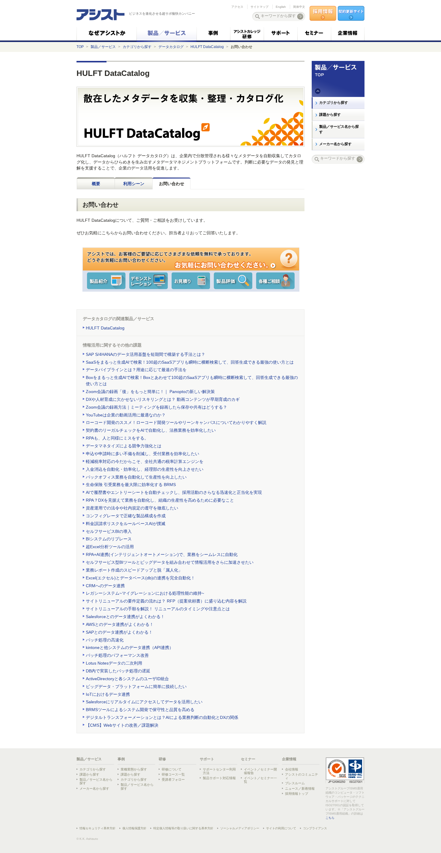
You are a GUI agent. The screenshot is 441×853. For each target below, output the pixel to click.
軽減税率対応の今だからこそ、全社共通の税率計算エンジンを (144, 461)
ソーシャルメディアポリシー (239, 828)
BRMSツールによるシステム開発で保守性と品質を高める (140, 709)
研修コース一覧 (173, 774)
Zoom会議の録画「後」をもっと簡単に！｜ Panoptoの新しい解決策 (150, 391)
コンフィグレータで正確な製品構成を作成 (126, 515)
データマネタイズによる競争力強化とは (123, 445)
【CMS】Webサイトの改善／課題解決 (122, 725)
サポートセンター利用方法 (219, 771)
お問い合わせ (171, 183)
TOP (80, 47)
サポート (207, 759)
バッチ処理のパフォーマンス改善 (117, 655)
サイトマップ (259, 6)
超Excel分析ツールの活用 (110, 546)
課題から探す (330, 115)
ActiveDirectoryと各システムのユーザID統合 (127, 678)
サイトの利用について (281, 828)
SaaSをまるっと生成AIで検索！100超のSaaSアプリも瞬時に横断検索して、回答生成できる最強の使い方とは (190, 362)
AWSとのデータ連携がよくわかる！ (120, 624)
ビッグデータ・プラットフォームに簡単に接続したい (136, 686)
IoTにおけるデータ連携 (108, 694)
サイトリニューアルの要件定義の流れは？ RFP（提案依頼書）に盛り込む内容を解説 (166, 601)
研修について (172, 769)
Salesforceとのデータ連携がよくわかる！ (125, 616)
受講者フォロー (173, 779)
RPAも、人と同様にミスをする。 (117, 438)
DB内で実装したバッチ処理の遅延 (118, 670)
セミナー (248, 759)
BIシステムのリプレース (109, 538)
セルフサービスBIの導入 (109, 531)
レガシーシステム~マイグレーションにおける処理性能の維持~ (145, 593)
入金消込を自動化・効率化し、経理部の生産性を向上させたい (144, 469)
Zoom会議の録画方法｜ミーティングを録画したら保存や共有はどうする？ (156, 407)
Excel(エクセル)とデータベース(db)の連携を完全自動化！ (140, 577)
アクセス (237, 6)
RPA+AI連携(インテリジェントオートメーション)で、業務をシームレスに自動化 (162, 554)
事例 (121, 759)
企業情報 (289, 759)
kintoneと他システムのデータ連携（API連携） (129, 647)
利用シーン (133, 183)
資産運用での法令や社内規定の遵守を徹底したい (132, 508)
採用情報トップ (296, 793)
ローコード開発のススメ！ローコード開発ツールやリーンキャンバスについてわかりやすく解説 (176, 422)
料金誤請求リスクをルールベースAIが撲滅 (125, 523)
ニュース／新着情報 (300, 788)
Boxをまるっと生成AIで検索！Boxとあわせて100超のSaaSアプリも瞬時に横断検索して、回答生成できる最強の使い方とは (192, 380)
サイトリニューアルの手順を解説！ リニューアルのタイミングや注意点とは (158, 608)
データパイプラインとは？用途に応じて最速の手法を (136, 369)
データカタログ (171, 47)
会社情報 (291, 769)
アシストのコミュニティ (301, 776)
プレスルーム (295, 783)
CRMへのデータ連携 (105, 585)
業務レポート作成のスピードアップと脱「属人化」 (134, 570)
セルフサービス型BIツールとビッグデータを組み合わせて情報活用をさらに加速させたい (170, 562)
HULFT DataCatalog (207, 47)
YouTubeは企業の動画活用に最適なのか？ (126, 415)
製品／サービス (103, 47)
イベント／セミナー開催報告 (260, 771)
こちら (330, 817)
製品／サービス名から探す (339, 129)
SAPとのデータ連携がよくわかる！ (119, 632)
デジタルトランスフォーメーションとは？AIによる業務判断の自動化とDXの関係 (162, 717)
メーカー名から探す (335, 144)
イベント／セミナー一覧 (260, 779)
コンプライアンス (315, 828)
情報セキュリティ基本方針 (98, 828)
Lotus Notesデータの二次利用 (114, 663)
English (281, 6)
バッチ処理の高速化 (105, 640)
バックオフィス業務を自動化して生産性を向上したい (136, 477)
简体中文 (299, 6)
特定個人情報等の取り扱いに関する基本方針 (183, 828)
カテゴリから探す (137, 47)
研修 (162, 759)
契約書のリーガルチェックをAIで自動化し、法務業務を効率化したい (151, 430)
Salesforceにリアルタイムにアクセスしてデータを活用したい (144, 701)
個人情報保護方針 (134, 828)
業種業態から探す (134, 769)
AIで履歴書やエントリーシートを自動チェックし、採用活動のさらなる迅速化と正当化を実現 (174, 492)
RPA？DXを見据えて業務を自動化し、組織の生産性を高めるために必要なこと (160, 500)
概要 (96, 183)
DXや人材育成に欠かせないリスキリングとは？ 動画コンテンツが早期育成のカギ (163, 399)
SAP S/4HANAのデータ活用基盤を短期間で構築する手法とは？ (145, 354)
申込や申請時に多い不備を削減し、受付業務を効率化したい (142, 453)
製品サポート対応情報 (219, 778)
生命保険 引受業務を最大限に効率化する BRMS (131, 484)
